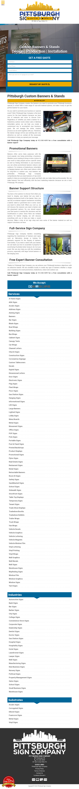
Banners (12, 316)
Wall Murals (13, 561)
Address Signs (14, 309)
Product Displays (15, 451)
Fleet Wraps (13, 387)
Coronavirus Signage (17, 359)
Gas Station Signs (16, 394)
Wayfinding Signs (16, 572)
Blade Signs (13, 323)
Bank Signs (13, 603)
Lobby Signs (14, 416)
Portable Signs (15, 440)
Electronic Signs (15, 380)
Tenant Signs (14, 504)
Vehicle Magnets (15, 540)
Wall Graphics (14, 558)
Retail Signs (13, 469)
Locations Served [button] (39, 775)
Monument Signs (15, 426)
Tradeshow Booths (16, 511)
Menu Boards (14, 419)
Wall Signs (13, 565)
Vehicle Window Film (17, 543)
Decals (11, 366)
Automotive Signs (16, 599)
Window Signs (14, 582)
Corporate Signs (15, 624)
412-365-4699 (43, 140)
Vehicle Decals (15, 529)
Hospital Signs (15, 642)
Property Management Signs (20, 678)
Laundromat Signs (16, 653)
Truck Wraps (14, 522)
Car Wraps (13, 345)
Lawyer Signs (14, 656)
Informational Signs (17, 402)
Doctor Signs (14, 635)
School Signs (14, 487)
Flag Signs (13, 384)
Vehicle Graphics (15, 533)
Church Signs (14, 352)
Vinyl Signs (13, 722)
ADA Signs (13, 302)
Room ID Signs (14, 476)
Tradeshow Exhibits (16, 515)
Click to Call (34, 18)
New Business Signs (17, 667)
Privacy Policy (39, 768)
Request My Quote (38, 84)
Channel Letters (15, 348)
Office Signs (14, 430)
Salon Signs (13, 681)
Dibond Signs (14, 712)
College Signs (14, 617)
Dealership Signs (15, 628)
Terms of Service (39, 771)
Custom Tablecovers (17, 362)
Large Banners (14, 409)
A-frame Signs (14, 299)
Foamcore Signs (15, 715)
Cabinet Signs (14, 338)
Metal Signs (13, 423)
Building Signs (14, 331)
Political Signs (14, 674)
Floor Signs (13, 391)
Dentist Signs (14, 631)
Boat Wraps (13, 327)
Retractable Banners (17, 472)
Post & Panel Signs (16, 444)
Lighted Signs (14, 412)
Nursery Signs (14, 670)
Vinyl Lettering (15, 547)
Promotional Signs (16, 455)
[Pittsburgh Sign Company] (39, 742)
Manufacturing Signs (17, 663)
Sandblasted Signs (16, 483)
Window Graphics (16, 579)
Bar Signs (12, 320)
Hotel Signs (13, 649)
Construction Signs (16, 355)
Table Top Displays (16, 497)
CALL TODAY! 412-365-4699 (41, 14)
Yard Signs (13, 586)
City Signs (13, 614)
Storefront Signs (15, 494)
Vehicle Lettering (16, 536)
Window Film (14, 575)
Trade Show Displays (17, 508)
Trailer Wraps (14, 518)
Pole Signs (13, 437)
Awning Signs (14, 313)
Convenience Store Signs (19, 621)
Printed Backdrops (16, 448)
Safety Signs (14, 479)
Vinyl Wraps (13, 554)
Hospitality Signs (16, 646)
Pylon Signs (13, 458)
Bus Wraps (13, 334)
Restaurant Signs (16, 465)
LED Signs (13, 405)
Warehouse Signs (16, 568)
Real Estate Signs (16, 462)
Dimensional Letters (17, 373)
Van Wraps (13, 526)
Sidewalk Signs (15, 490)
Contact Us (47, 18)
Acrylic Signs (14, 306)
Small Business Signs (17, 688)
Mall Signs (13, 660)
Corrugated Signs (16, 708)
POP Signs (13, 433)
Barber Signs (14, 610)
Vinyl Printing (14, 550)
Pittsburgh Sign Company (39, 766)
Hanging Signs (15, 398)
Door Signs (13, 377)
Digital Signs (14, 370)
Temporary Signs (16, 501)
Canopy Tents (14, 341)
